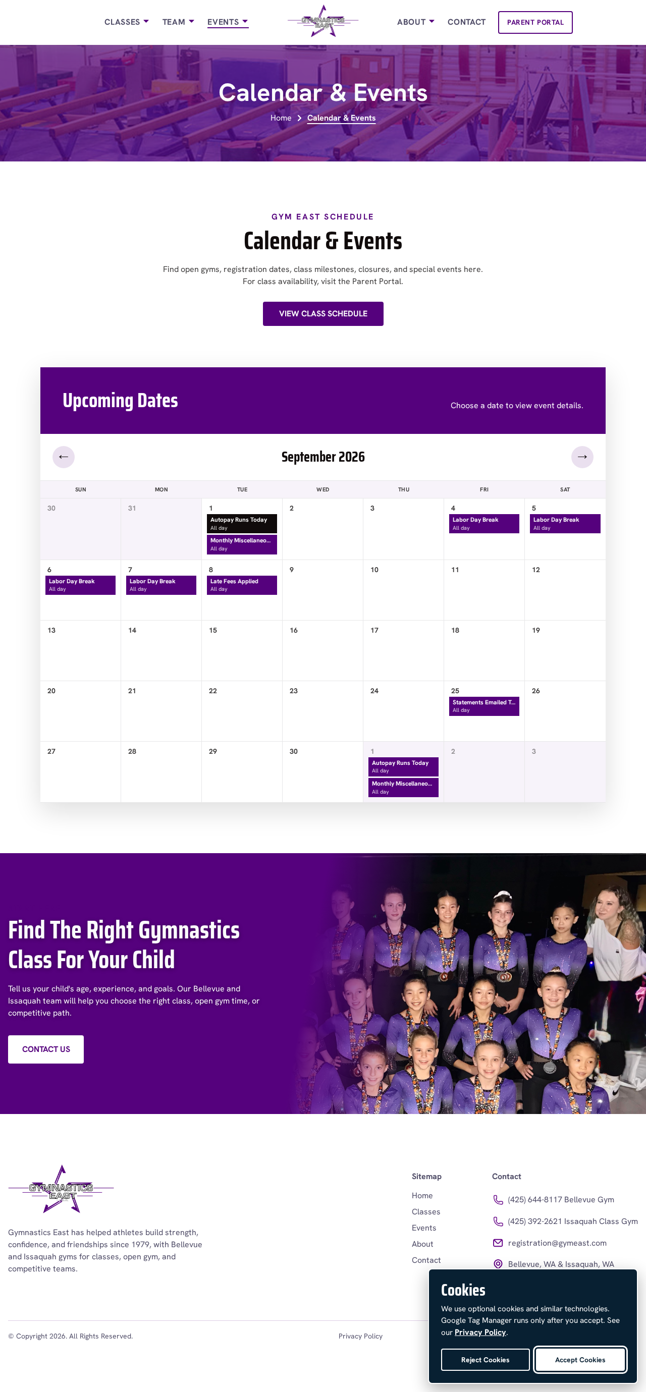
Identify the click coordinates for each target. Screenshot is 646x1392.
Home (281, 118)
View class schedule (323, 313)
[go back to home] (61, 1190)
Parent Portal (535, 22)
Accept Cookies (580, 1359)
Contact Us (46, 1049)
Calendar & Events (341, 118)
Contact (467, 22)
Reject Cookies (485, 1359)
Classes (123, 22)
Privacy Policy (361, 1336)
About (412, 22)
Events (224, 22)
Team (175, 22)
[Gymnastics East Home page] (323, 22)
